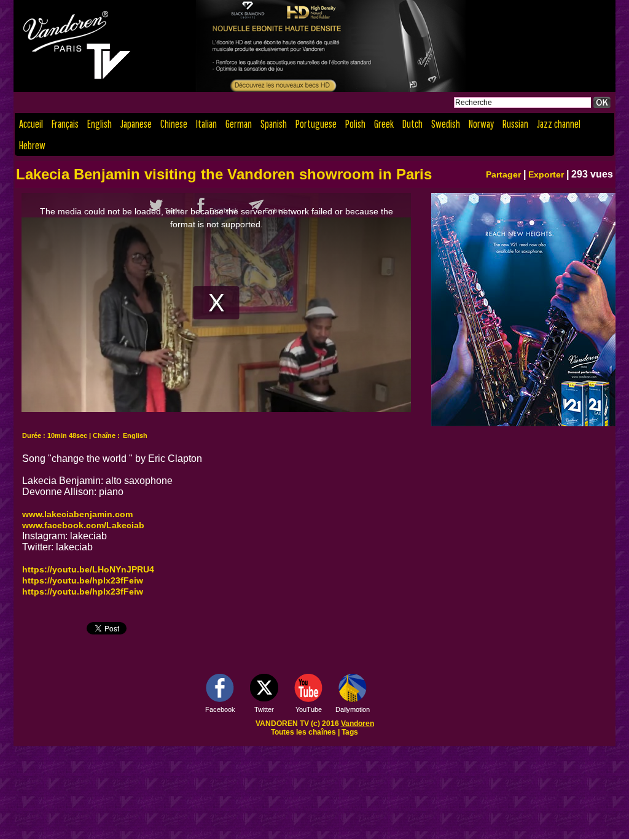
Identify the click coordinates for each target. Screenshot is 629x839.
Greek (384, 123)
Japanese (136, 123)
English (99, 123)
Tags (350, 732)
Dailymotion (352, 709)
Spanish (273, 123)
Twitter (264, 709)
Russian (515, 123)
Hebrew (32, 145)
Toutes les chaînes (303, 732)
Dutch (412, 123)
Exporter (546, 174)
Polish (355, 123)
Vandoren (357, 723)
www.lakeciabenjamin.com (77, 514)
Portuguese (316, 123)
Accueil (31, 123)
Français (65, 123)
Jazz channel (558, 123)
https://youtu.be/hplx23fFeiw (82, 580)
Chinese (173, 123)
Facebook (220, 709)
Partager (503, 174)
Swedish (445, 123)
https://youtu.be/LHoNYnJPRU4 (88, 569)
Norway (481, 123)
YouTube (308, 709)
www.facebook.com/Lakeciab (83, 525)
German (238, 123)
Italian (206, 123)
